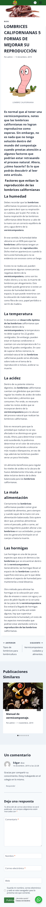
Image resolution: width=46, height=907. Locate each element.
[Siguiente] (39, 708)
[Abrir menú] (40, 3)
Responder (10, 786)
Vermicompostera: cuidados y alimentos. (33, 649)
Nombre (10, 856)
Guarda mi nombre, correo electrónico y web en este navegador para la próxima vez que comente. (24, 890)
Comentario (12, 819)
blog (6, 21)
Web (7, 880)
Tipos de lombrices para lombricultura (10, 649)
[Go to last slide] (7, 708)
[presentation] (23, 696)
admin (10, 57)
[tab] (18, 735)
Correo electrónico (15, 868)
